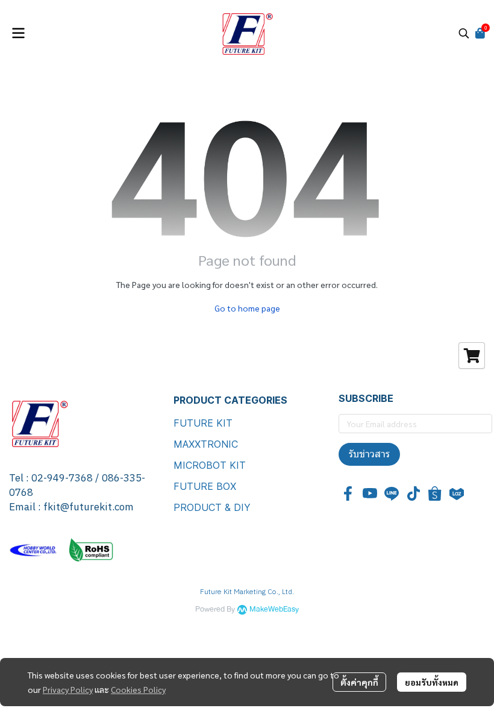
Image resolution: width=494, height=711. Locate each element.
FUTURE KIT (203, 423)
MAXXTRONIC (206, 444)
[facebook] (348, 493)
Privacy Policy (68, 689)
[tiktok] (413, 493)
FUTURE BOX (205, 486)
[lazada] (456, 493)
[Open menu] (18, 33)
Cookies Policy (138, 689)
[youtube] (370, 493)
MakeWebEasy (274, 609)
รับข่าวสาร (369, 454)
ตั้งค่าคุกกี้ (359, 682)
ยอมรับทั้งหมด (431, 682)
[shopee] (435, 493)
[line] (391, 493)
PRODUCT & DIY (212, 507)
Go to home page (247, 307)
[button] (463, 33)
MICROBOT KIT (210, 465)
